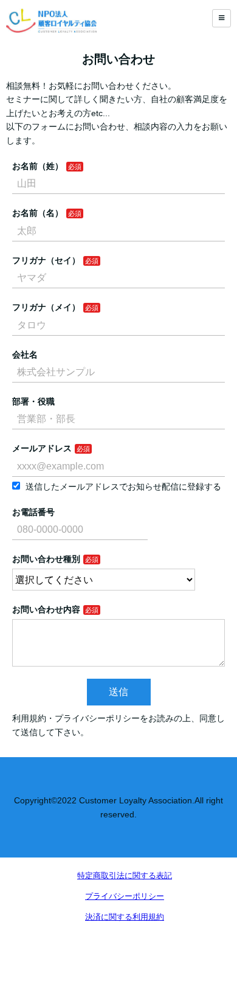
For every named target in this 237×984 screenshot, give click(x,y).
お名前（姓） (37, 166)
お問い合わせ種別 (46, 559)
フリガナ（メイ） (46, 307)
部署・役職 (33, 401)
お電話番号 (33, 512)
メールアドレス (42, 448)
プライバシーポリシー (124, 896)
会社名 (25, 354)
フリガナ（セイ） (46, 260)
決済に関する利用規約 (124, 916)
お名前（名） (37, 213)
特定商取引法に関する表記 (124, 875)
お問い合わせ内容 (46, 609)
